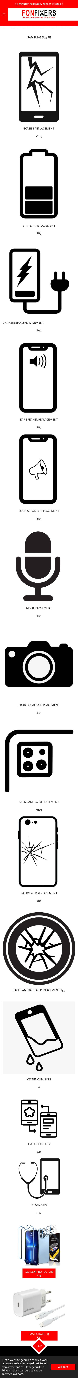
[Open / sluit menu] (4, 14)
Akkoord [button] (63, 1367)
